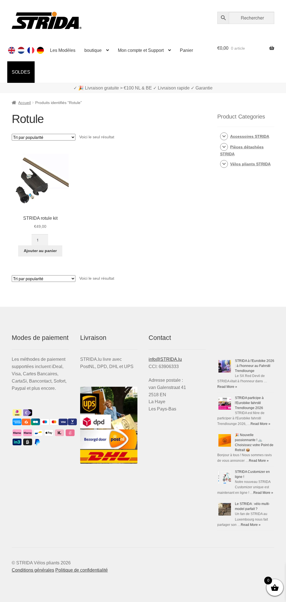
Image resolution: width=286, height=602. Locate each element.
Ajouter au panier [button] (40, 250)
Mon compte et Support (141, 50)
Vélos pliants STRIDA (250, 164)
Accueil (24, 102)
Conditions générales (33, 570)
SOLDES (21, 72)
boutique (93, 50)
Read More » (227, 387)
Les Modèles (62, 50)
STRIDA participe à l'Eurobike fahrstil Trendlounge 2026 (249, 403)
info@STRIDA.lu (165, 359)
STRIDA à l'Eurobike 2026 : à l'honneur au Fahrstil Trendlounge (254, 366)
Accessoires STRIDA (249, 136)
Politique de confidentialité (81, 570)
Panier (186, 50)
